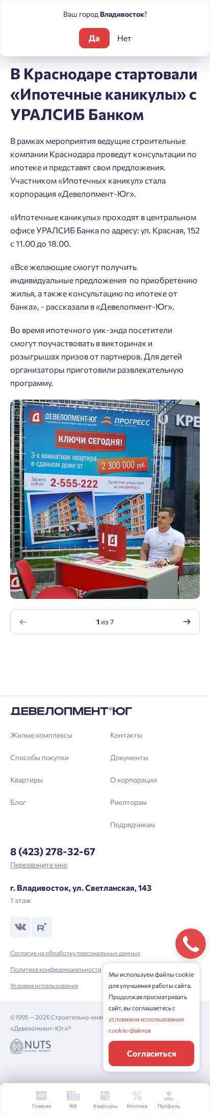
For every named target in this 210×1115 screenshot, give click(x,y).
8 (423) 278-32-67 (52, 851)
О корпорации (133, 779)
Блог (18, 802)
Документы (129, 757)
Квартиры (26, 779)
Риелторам (128, 802)
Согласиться (151, 1053)
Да (94, 38)
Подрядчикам (132, 824)
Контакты (126, 735)
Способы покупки (39, 757)
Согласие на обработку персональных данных (75, 952)
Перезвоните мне (38, 864)
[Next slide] (187, 622)
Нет (124, 38)
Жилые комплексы (41, 735)
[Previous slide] (23, 622)
